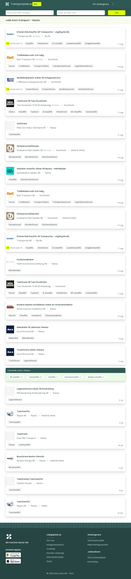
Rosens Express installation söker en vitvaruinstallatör (45, 304)
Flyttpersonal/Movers (28, 146)
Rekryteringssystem (98, 544)
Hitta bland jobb (55, 557)
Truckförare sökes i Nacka (30, 349)
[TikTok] (23, 574)
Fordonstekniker (25, 259)
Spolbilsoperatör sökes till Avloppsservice (38, 77)
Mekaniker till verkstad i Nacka (32, 327)
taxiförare (22, 123)
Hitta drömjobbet (97, 557)
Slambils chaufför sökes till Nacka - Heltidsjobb (41, 168)
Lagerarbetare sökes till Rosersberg (35, 388)
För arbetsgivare (101, 4)
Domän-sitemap (55, 553)
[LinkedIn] (13, 574)
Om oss (50, 540)
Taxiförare (22, 433)
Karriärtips (93, 561)
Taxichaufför (23, 411)
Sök (116, 12)
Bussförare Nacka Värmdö (30, 456)
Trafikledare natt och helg (30, 55)
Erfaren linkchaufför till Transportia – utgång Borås (43, 32)
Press (49, 561)
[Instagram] (8, 574)
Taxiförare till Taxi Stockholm (32, 100)
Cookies (51, 548)
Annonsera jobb (96, 540)
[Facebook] (18, 574)
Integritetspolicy (55, 544)
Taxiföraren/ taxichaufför (30, 479)
